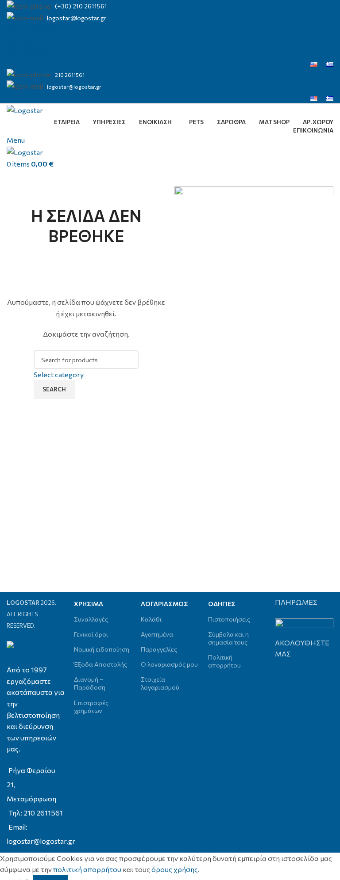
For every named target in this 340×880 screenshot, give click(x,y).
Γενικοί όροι (91, 634)
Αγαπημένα (157, 634)
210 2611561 (70, 75)
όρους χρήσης (174, 869)
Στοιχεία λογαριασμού (160, 683)
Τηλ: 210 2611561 (35, 812)
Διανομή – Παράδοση (89, 683)
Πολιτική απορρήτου (224, 661)
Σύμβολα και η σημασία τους (228, 638)
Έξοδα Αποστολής (100, 664)
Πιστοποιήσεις (229, 619)
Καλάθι (151, 619)
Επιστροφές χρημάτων (91, 706)
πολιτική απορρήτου (87, 869)
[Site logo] (25, 109)
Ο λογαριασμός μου (169, 664)
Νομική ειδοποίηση (101, 649)
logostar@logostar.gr (76, 18)
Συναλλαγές (91, 619)
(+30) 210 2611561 (81, 6)
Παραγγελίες (159, 649)
